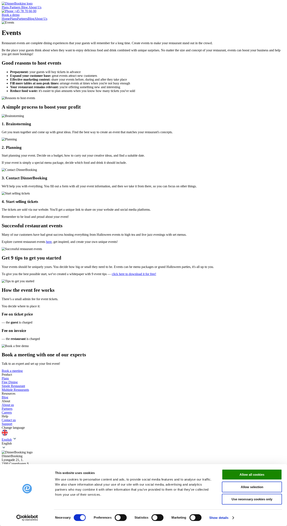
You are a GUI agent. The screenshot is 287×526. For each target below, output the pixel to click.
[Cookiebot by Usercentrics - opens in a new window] (27, 518)
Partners (15, 7)
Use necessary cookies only (252, 499)
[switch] (121, 517)
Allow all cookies (252, 474)
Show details (218, 517)
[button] (143, 443)
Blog (24, 7)
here (49, 242)
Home (6, 18)
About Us (34, 7)
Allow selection (252, 487)
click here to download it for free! (134, 274)
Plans (6, 7)
